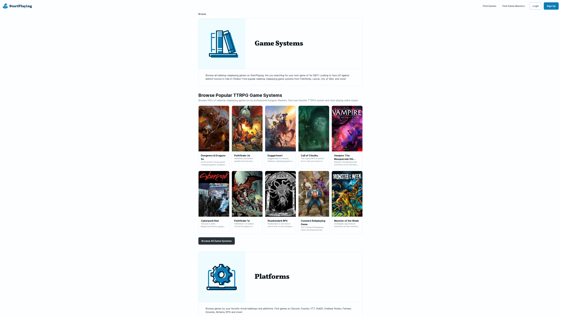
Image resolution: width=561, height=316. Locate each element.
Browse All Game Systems (216, 240)
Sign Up (551, 6)
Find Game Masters (513, 6)
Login (536, 6)
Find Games (489, 6)
